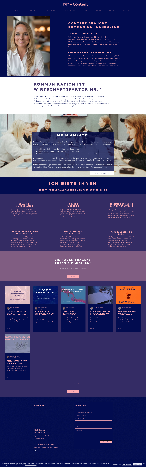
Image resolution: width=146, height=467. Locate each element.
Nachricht (78, 427)
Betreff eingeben (80, 419)
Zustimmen (138, 464)
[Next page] (78, 383)
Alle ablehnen (127, 464)
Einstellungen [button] (117, 464)
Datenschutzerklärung (31, 465)
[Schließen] (144, 464)
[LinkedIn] (35, 450)
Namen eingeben (80, 405)
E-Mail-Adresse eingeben (83, 412)
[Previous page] (67, 383)
